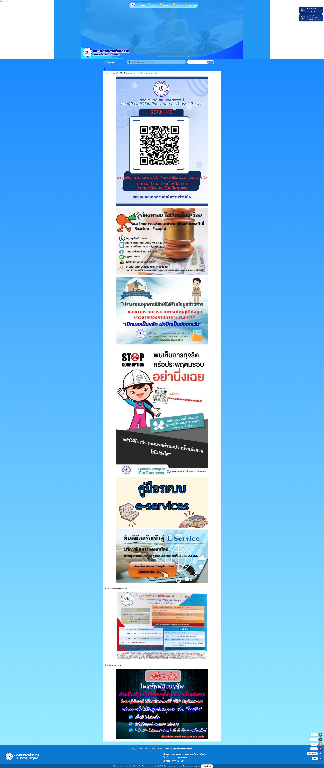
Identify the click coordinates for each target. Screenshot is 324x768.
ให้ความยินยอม (207, 766)
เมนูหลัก (141, 4)
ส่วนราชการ (152, 4)
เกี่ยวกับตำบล (165, 4)
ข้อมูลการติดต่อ (191, 4)
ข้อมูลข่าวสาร (178, 4)
